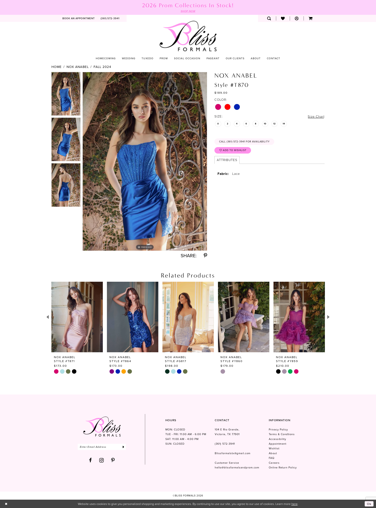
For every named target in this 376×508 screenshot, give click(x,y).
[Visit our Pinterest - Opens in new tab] (113, 460)
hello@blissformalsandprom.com (237, 467)
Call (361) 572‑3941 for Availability (244, 141)
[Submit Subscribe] (123, 447)
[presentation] (77, 317)
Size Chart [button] (316, 116)
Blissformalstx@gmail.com (233, 453)
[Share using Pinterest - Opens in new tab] (205, 255)
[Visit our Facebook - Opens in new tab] (90, 460)
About (273, 453)
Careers (274, 463)
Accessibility (277, 439)
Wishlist (274, 448)
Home (56, 67)
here (294, 504)
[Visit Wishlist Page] (283, 18)
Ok (369, 503)
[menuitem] (78, 18)
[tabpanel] (65, 95)
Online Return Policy (283, 467)
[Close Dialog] (6, 503)
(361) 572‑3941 (225, 444)
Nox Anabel (78, 67)
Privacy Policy (278, 429)
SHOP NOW (188, 11)
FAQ (272, 458)
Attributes (227, 160)
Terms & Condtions (282, 434)
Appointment (277, 444)
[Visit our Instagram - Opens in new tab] (101, 460)
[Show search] (269, 18)
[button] (297, 18)
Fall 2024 (102, 67)
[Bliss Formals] (188, 36)
